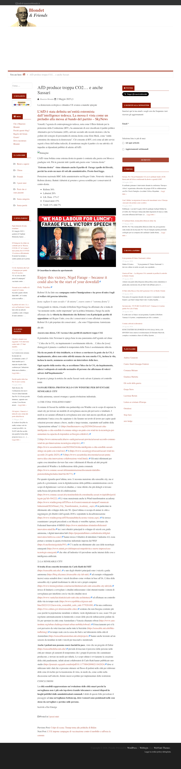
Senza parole (22, 205)
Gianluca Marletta (131, 376)
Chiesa (19, 170)
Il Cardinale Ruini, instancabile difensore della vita (139, 221)
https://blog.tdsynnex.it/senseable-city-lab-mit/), (68, 574)
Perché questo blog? (21, 130)
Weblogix (144, 747)
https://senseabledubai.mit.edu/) (52, 648)
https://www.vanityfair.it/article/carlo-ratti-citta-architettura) (64, 597)
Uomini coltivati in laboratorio (132, 323)
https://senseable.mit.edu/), (50, 570)
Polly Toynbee (43, 287)
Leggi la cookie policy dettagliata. (158, 751)
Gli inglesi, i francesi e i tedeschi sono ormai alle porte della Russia (20, 413)
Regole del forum (20, 133)
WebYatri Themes (162, 747)
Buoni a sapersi (23, 163)
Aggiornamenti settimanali (136, 149)
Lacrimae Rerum (130, 395)
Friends (20, 176)
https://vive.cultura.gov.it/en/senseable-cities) (57, 608)
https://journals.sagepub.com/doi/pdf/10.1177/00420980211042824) (74, 664)
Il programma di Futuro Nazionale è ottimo (136, 258)
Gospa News (129, 389)
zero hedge (128, 421)
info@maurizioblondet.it (29, 3)
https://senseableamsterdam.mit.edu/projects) (69, 635)
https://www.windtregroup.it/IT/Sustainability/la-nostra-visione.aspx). (69, 517)
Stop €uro (128, 414)
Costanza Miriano (131, 370)
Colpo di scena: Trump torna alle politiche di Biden (73, 727)
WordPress (132, 747)
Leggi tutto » (16, 373)
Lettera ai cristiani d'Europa (135, 402)
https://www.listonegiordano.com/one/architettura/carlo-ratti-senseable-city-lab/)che (75, 585)
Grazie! (16, 137)
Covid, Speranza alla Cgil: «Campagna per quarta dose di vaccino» (20, 270)
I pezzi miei (21, 183)
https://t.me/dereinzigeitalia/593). (52, 544)
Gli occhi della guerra (132, 383)
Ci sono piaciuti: (18, 330)
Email (125, 123)
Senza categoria (23, 199)
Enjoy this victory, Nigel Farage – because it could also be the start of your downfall (72, 279)
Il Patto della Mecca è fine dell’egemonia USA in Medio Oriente (143, 291)
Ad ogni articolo (132, 142)
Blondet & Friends (38, 12)
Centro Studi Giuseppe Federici (136, 364)
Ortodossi (127, 408)
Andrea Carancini (131, 357)
